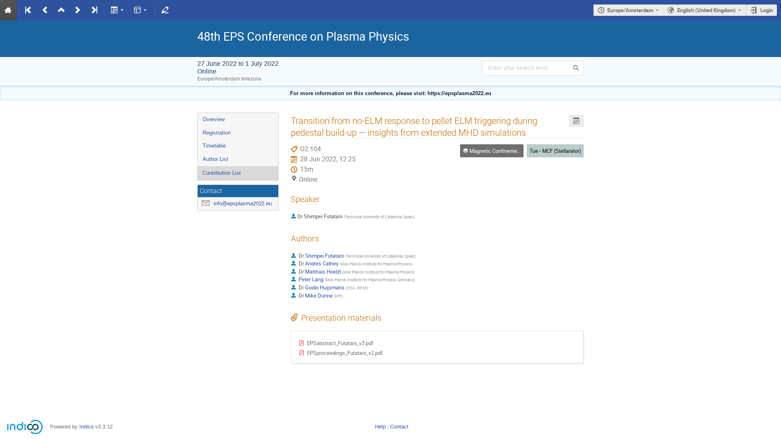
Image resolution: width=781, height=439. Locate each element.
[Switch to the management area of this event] (165, 10)
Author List (215, 159)
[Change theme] (141, 10)
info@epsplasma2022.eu (243, 203)
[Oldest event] (29, 10)
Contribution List (222, 173)
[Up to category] (61, 10)
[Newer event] (78, 10)
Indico (86, 426)
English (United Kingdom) (706, 10)
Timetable (214, 146)
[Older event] (45, 10)
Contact (399, 426)
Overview (214, 119)
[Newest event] (93, 10)
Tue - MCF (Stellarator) (555, 150)
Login (766, 10)
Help (380, 426)
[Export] (117, 10)
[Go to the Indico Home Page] (8, 10)
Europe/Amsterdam (630, 10)
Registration (217, 133)
